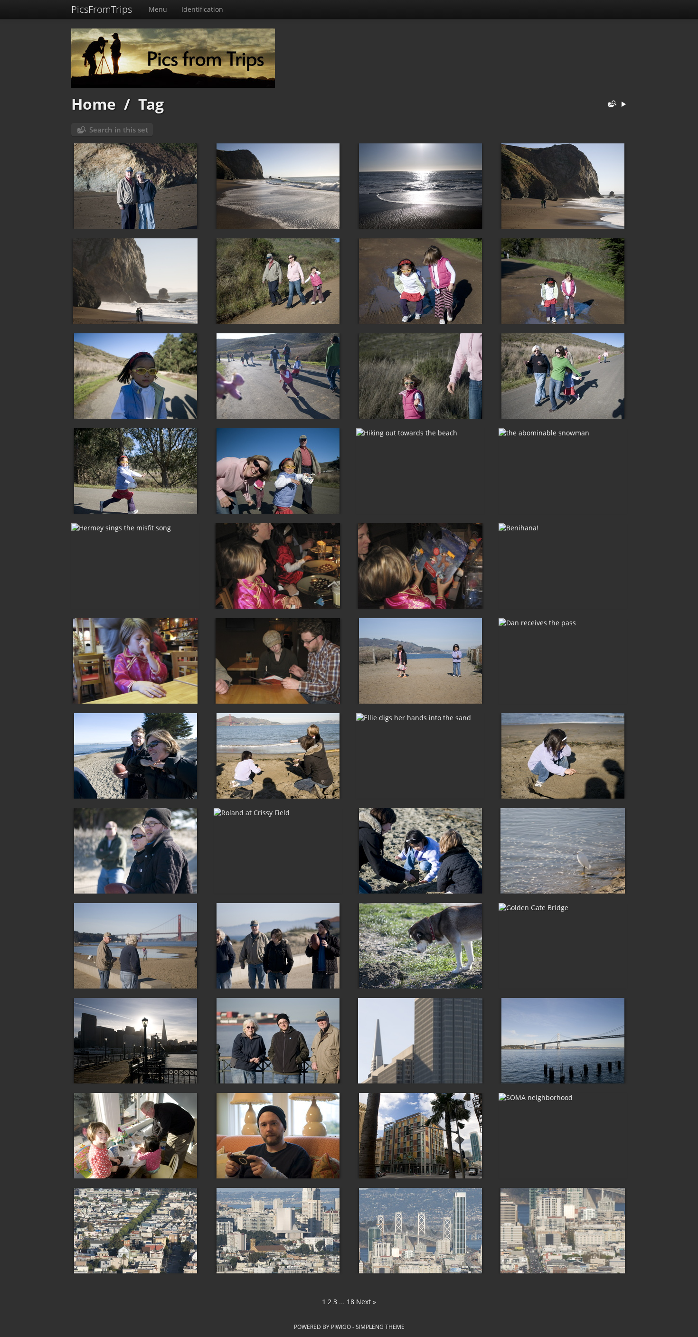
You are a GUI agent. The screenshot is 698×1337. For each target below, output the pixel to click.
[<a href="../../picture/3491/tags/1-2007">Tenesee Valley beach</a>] (278, 186)
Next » (366, 1301)
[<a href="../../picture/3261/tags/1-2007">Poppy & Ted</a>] (278, 661)
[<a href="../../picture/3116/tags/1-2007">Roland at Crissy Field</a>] (278, 851)
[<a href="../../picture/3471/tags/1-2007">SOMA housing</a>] (420, 1135)
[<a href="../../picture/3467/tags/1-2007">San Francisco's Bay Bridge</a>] (420, 1230)
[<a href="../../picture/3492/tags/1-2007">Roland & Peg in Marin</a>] (135, 186)
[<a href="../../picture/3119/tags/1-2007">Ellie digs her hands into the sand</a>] (420, 756)
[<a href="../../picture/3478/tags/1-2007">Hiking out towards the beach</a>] (420, 471)
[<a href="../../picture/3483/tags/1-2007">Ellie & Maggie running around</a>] (278, 376)
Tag (151, 104)
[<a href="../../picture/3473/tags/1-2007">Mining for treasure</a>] (135, 1135)
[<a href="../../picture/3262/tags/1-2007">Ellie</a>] (135, 661)
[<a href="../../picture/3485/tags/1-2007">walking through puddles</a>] (563, 281)
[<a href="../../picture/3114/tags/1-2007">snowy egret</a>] (563, 851)
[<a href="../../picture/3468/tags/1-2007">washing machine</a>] (278, 1230)
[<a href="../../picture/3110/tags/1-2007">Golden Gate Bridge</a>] (563, 946)
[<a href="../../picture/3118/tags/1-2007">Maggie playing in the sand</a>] (563, 756)
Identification (202, 9)
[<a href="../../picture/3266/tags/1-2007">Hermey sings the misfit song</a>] (135, 566)
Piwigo (341, 1326)
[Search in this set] (610, 104)
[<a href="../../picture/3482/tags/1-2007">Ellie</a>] (420, 376)
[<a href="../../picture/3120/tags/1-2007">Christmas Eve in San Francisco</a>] (278, 756)
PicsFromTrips (101, 9)
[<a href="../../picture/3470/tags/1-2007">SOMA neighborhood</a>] (563, 1135)
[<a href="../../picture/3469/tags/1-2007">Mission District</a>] (135, 1230)
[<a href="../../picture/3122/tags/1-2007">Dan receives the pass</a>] (563, 661)
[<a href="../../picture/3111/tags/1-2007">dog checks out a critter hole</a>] (420, 946)
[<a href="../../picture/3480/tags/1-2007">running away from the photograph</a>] (135, 471)
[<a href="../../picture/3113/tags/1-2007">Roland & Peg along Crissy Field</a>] (135, 946)
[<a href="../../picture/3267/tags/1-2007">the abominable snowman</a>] (563, 471)
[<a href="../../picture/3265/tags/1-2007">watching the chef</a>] (278, 566)
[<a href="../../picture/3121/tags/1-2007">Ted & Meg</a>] (135, 756)
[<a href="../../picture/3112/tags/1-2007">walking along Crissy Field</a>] (278, 946)
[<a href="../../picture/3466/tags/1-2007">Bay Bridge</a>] (563, 1230)
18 (350, 1301)
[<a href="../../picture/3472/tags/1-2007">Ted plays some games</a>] (278, 1135)
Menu (158, 9)
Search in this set (118, 129)
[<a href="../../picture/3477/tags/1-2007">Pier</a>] (135, 1040)
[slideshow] (623, 104)
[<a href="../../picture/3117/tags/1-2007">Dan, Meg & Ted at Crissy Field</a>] (135, 851)
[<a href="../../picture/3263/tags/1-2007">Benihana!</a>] (563, 566)
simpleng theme (380, 1326)
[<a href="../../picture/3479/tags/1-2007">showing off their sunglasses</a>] (278, 471)
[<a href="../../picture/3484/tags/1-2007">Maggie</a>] (135, 376)
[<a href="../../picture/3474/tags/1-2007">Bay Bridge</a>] (563, 1040)
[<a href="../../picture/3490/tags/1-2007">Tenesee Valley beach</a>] (420, 186)
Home (93, 104)
